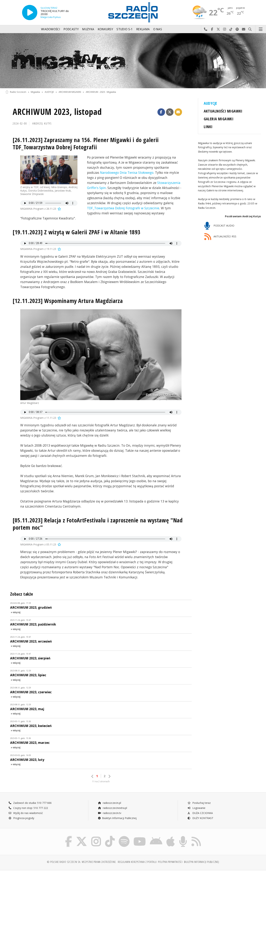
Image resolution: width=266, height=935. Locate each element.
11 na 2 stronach (101, 781)
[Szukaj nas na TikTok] (110, 836)
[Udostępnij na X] (170, 112)
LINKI (208, 126)
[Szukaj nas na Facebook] (68, 836)
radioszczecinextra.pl (114, 808)
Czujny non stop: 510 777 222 (30, 808)
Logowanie (198, 808)
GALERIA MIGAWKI (218, 118)
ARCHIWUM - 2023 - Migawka (101, 92)
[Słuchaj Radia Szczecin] (30, 12)
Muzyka (88, 29)
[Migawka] (133, 60)
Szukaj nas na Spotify (237, 29)
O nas (157, 29)
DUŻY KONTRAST (202, 818)
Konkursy (105, 29)
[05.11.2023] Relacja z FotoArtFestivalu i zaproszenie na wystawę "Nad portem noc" (98, 523)
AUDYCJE (49, 92)
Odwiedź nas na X (218, 29)
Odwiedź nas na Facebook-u (212, 29)
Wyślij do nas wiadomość (243, 29)
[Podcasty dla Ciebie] (183, 836)
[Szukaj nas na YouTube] (140, 836)
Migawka (35, 92)
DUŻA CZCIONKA (202, 813)
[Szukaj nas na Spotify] (124, 836)
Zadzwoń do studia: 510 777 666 (32, 803)
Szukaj (250, 29)
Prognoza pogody (23, 818)
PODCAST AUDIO (223, 225)
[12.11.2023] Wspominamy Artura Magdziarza (68, 301)
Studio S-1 (125, 29)
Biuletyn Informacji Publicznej (119, 818)
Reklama (143, 29)
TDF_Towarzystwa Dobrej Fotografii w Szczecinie (123, 208)
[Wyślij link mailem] (178, 112)
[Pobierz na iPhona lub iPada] (170, 836)
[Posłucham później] (59, 208)
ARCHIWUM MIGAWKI (70, 92)
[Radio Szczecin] (133, 12)
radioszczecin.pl (111, 803)
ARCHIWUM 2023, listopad (57, 111)
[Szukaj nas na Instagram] (96, 836)
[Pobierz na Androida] (156, 836)
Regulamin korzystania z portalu (137, 862)
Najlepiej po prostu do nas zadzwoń (205, 29)
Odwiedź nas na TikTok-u (231, 29)
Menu (261, 29)
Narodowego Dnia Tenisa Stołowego (126, 172)
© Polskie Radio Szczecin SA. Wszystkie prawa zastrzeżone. (81, 862)
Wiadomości (50, 29)
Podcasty (71, 29)
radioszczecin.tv (111, 813)
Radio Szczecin (18, 92)
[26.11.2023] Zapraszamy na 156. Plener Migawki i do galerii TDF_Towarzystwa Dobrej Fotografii (86, 143)
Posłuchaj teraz (201, 803)
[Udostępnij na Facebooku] (161, 112)
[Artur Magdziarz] (100, 354)
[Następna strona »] (109, 776)
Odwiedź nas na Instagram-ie (224, 29)
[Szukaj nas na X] (81, 836)
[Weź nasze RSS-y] (196, 836)
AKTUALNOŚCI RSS (224, 236)
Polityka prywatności (170, 862)
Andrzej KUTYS (42, 123)
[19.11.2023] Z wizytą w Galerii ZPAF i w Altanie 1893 (76, 232)
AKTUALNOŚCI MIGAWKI (223, 111)
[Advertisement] (36, 900)
